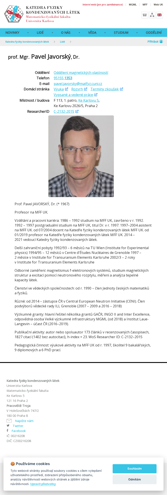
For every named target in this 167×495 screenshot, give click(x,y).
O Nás (65, 32)
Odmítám (134, 479)
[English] (159, 15)
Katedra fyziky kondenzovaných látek (27, 41)
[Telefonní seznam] (145, 15)
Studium (121, 32)
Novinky (12, 32)
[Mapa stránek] (152, 15)
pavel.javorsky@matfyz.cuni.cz (78, 83)
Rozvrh (77, 89)
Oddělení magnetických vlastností (81, 72)
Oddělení (154, 32)
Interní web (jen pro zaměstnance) (103, 4)
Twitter (18, 426)
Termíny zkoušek (104, 89)
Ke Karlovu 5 (88, 100)
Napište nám (24, 421)
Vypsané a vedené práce (73, 94)
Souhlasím (134, 468)
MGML (133, 4)
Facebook (19, 431)
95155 (63, 78)
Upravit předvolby (43, 484)
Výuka (59, 89)
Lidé (40, 32)
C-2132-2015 (64, 111)
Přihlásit (153, 41)
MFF (145, 4)
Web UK (158, 4)
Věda (92, 32)
